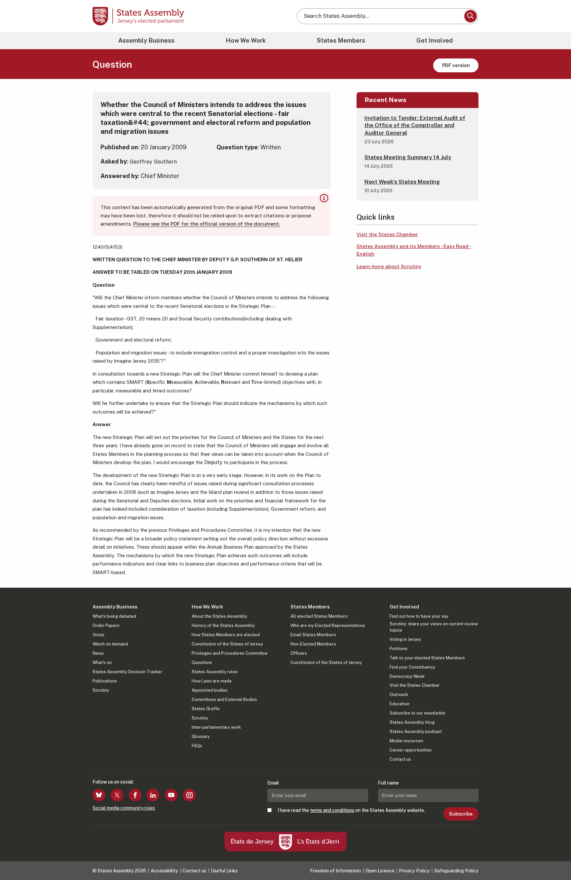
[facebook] (135, 795)
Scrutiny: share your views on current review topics (434, 626)
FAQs (197, 745)
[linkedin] (153, 795)
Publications (105, 680)
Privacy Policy (414, 870)
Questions (202, 662)
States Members (341, 40)
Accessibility (164, 870)
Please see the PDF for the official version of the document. (206, 224)
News (98, 653)
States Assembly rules (215, 671)
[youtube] (171, 795)
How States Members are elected (226, 634)
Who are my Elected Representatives (327, 625)
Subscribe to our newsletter (418, 713)
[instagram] (189, 795)
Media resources (406, 740)
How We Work (246, 40)
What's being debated (114, 616)
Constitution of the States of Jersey (227, 644)
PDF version (456, 65)
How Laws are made (212, 680)
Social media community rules (124, 808)
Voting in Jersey (405, 639)
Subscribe (461, 814)
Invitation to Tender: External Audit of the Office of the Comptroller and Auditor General (414, 125)
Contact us (400, 759)
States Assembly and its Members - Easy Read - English (414, 250)
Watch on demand (110, 644)
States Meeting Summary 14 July (407, 157)
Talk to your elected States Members (427, 657)
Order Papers (106, 625)
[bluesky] (99, 795)
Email (273, 783)
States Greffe (206, 708)
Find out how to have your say (419, 616)
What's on (102, 662)
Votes (98, 634)
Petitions (398, 648)
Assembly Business (146, 40)
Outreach (399, 694)
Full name (388, 783)
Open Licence (380, 870)
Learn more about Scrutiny (389, 266)
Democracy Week (407, 676)
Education (399, 703)
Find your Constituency (412, 667)
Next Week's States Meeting (402, 181)
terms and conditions (332, 810)
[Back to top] (555, 857)
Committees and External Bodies (224, 699)
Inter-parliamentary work (216, 727)
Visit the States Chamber (387, 234)
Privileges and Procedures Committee (230, 653)
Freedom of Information (335, 870)
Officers (298, 653)
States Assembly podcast (416, 731)
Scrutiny (101, 690)
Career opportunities (411, 750)
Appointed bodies (210, 690)
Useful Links (224, 870)
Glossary (201, 736)
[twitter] (117, 795)
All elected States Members (319, 616)
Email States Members (313, 634)
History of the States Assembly (223, 625)
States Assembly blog (412, 722)
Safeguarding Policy (456, 870)
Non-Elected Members (313, 644)
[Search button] (470, 16)
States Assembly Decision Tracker (127, 671)
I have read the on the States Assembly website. (351, 810)
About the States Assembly (219, 616)
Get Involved (434, 40)
